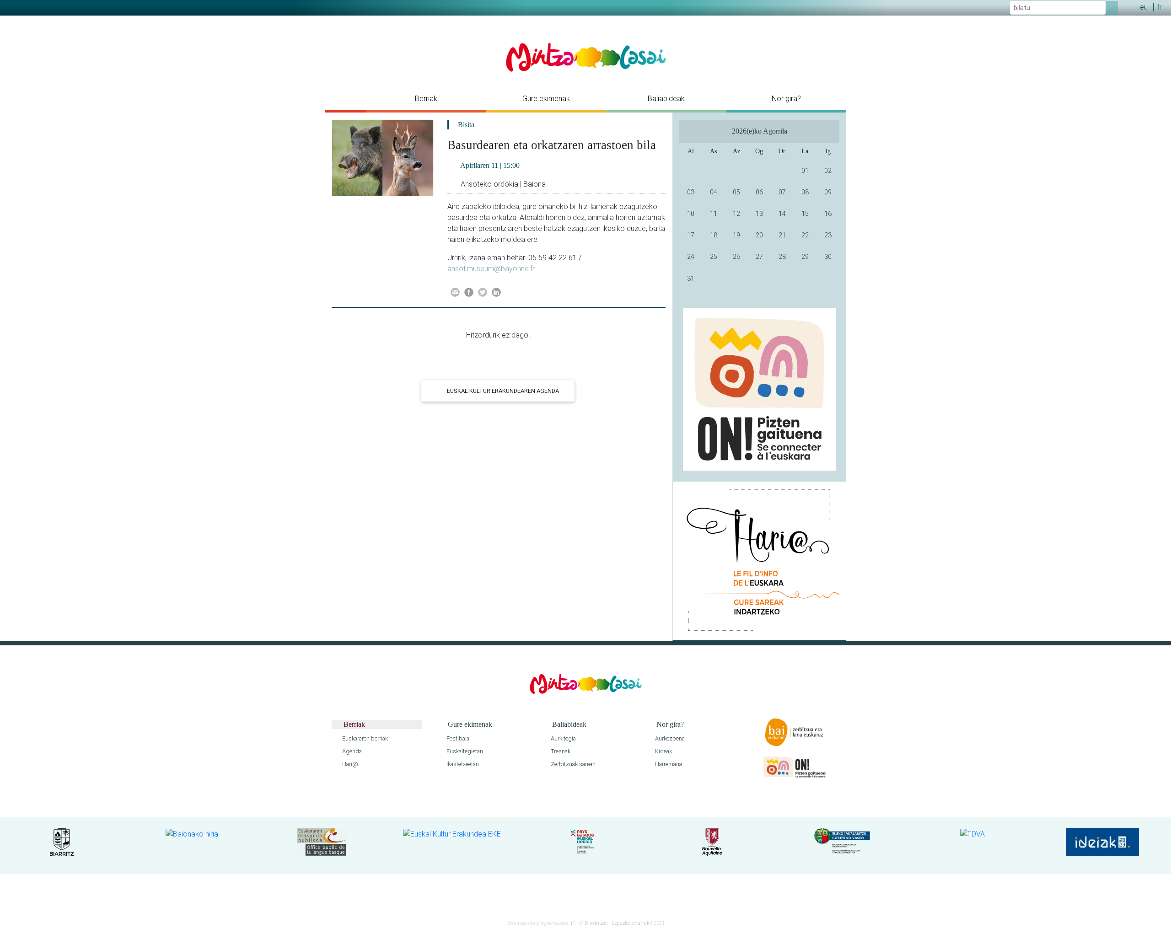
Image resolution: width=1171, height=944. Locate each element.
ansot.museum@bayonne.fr (491, 268)
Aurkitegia (562, 738)
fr (1159, 7)
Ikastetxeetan (462, 764)
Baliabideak (666, 98)
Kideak (663, 751)
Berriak (426, 98)
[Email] (455, 292)
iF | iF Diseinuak (590, 923)
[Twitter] (482, 292)
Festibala (457, 738)
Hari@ (349, 764)
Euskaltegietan (464, 751)
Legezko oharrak (631, 923)
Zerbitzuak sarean (572, 764)
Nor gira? (786, 98)
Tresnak (559, 751)
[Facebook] (469, 292)
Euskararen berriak (364, 738)
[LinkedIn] (496, 292)
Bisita (466, 125)
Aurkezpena (669, 738)
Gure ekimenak (546, 98)
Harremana (668, 764)
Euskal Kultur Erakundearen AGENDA (502, 390)
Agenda (351, 751)
